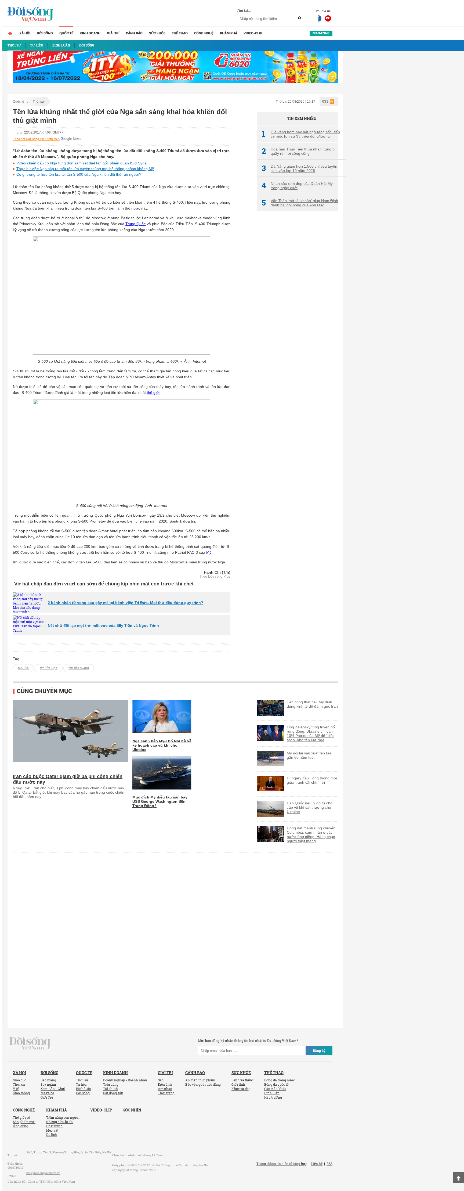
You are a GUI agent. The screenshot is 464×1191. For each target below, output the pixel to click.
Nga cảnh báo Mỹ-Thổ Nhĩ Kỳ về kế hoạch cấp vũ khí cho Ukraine (161, 745)
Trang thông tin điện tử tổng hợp (281, 1163)
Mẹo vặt (52, 1130)
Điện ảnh (165, 1084)
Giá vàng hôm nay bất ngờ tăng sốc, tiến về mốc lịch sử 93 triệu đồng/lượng (301, 134)
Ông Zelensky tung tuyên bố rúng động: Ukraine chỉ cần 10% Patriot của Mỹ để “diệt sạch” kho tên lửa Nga (311, 733)
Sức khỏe (157, 33)
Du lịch (51, 1134)
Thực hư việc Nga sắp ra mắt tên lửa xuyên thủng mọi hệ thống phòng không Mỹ (85, 169)
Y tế (16, 1088)
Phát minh (54, 1126)
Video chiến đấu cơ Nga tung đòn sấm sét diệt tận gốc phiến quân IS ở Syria (81, 163)
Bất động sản (113, 1093)
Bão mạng (48, 1080)
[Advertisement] (297, 305)
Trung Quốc (135, 224)
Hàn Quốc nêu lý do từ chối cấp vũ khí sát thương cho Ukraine (310, 807)
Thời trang (166, 1093)
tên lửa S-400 (78, 668)
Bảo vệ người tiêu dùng (203, 1084)
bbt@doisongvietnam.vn (43, 1173)
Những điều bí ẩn (59, 1122)
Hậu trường (273, 1097)
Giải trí (113, 33)
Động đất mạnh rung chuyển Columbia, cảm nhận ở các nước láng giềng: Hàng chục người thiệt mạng (311, 834)
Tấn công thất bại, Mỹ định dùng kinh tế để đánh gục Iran (312, 704)
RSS (325, 101)
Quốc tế (66, 33)
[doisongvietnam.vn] (29, 1043)
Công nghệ (203, 33)
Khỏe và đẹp (240, 1088)
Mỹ (208, 552)
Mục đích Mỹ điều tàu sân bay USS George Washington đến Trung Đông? (159, 801)
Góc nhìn (132, 1110)
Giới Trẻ (47, 1097)
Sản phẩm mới (24, 1122)
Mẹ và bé (47, 1093)
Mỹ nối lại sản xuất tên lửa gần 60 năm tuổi (309, 755)
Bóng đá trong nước (279, 1080)
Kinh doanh (90, 33)
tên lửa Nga (48, 668)
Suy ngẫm (48, 1084)
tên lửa (23, 668)
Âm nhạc (165, 1088)
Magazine (321, 33)
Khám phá (228, 33)
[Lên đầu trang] (458, 1177)
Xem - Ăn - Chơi (53, 1088)
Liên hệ (316, 1163)
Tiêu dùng (110, 1084)
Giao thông (21, 1093)
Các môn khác (275, 1088)
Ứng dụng (20, 1126)
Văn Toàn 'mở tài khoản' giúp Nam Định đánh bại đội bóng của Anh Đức (300, 203)
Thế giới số (21, 1117)
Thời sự (38, 101)
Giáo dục (19, 1080)
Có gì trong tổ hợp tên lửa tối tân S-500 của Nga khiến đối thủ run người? (78, 174)
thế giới (153, 392)
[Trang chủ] (10, 33)
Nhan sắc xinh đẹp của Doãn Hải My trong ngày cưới (297, 185)
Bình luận (83, 1088)
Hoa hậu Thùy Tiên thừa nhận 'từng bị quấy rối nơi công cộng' (298, 151)
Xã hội (24, 33)
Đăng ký (319, 1050)
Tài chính (110, 1088)
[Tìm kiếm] (299, 18)
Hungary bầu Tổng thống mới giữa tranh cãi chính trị (312, 780)
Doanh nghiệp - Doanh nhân (125, 1080)
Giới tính (238, 1084)
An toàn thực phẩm (200, 1080)
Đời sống (45, 33)
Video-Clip (253, 33)
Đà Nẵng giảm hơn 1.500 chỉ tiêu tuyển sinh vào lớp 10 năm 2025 (299, 168)
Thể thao (180, 33)
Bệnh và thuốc (242, 1080)
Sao (161, 1080)
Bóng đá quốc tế (276, 1084)
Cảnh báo (134, 33)
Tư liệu (81, 1084)
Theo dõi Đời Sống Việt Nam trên (36, 139)
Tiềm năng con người (62, 1117)
